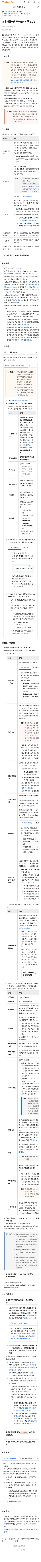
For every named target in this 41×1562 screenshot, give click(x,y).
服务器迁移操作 (25, 14)
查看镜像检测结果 (30, 1318)
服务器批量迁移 (25, 445)
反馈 (24, 1550)
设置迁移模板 (30, 806)
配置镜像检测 (35, 1140)
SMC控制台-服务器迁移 (19, 400)
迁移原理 (29, 196)
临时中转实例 (35, 186)
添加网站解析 (24, 1391)
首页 (3, 12)
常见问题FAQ (29, 1529)
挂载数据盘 (26, 324)
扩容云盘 (28, 340)
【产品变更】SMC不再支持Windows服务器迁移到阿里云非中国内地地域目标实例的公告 (24, 80)
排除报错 (25, 633)
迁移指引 (12, 271)
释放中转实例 (16, 1501)
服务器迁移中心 (10, 12)
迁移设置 (17, 1416)
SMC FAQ (16, 633)
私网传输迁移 (17, 300)
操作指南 (19, 12)
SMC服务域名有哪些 (24, 379)
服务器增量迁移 (26, 788)
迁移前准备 (17, 268)
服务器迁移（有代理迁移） (11, 14)
